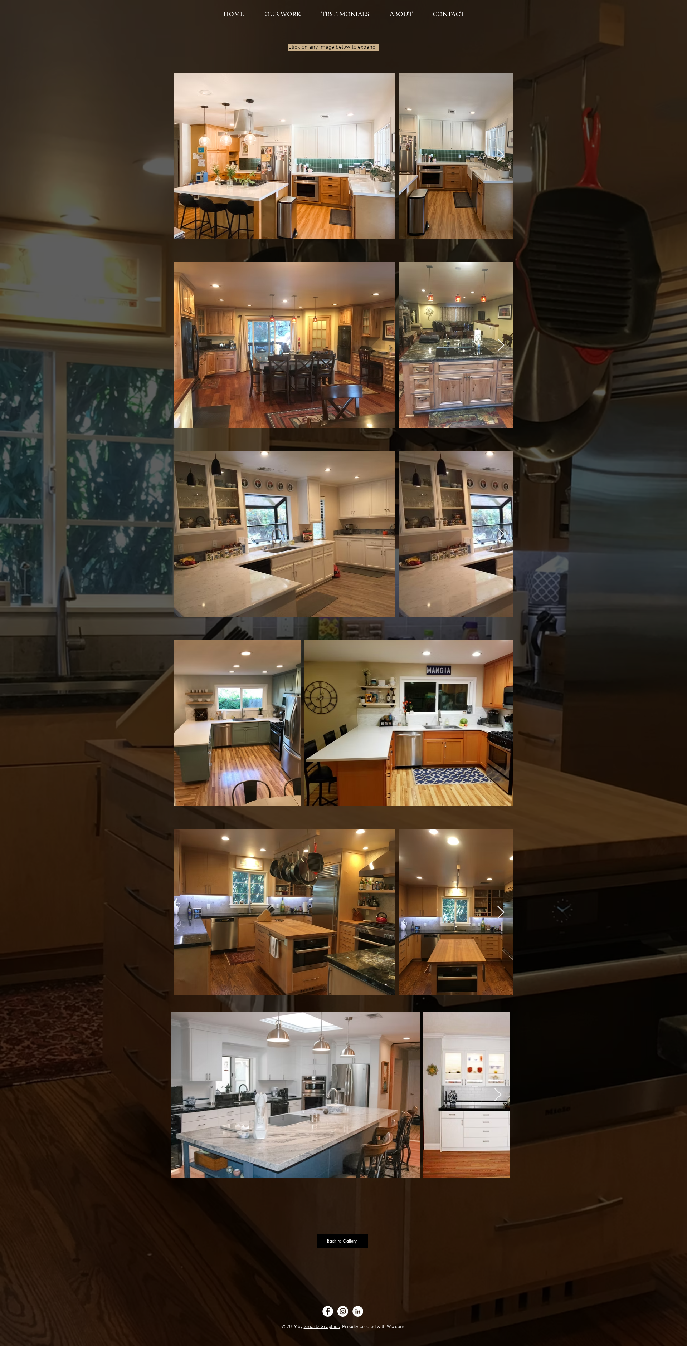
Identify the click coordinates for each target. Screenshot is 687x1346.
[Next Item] (501, 156)
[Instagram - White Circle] (342, 1311)
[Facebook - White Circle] (327, 1311)
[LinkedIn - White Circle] (357, 1311)
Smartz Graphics (322, 1327)
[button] (282, 11)
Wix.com (395, 1327)
